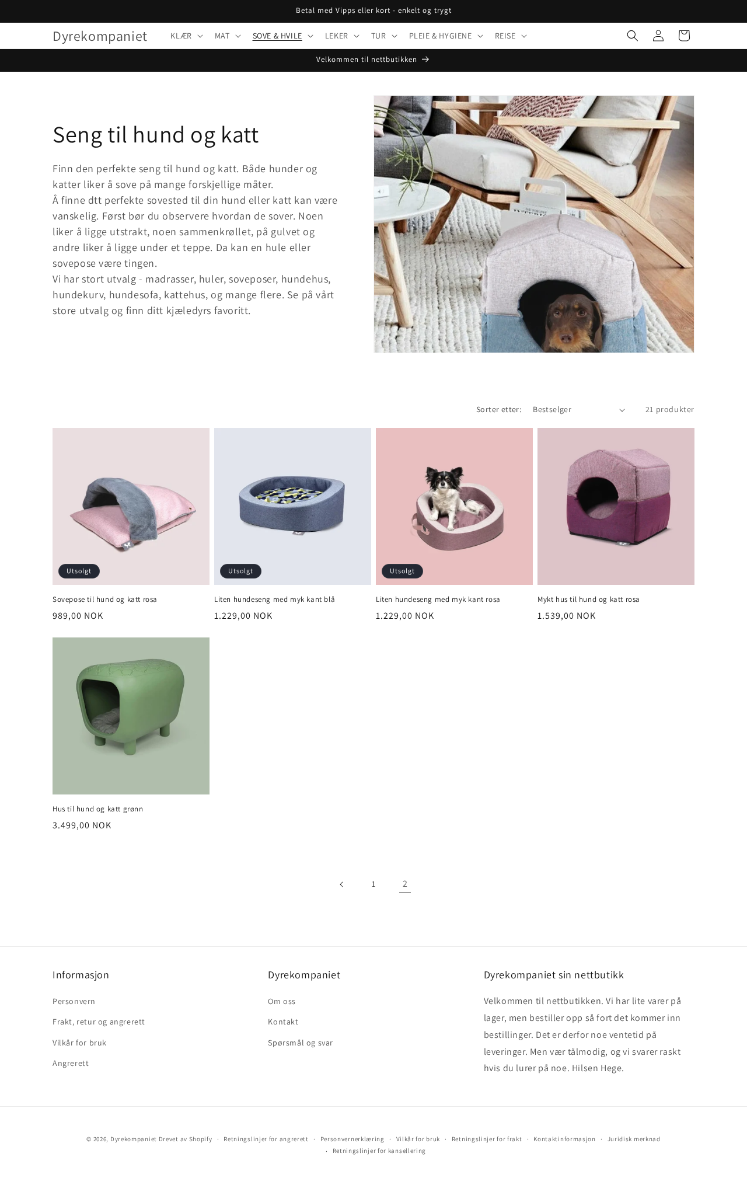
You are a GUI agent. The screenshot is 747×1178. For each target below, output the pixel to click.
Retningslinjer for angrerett (266, 1139)
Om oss (282, 1001)
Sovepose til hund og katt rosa (105, 599)
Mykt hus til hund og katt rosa (588, 599)
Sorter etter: (498, 409)
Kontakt (283, 1021)
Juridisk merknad (634, 1139)
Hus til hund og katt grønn (98, 809)
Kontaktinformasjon (564, 1139)
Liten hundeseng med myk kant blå (274, 599)
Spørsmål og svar (300, 1042)
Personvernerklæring (352, 1139)
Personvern (74, 1001)
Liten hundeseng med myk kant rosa (438, 599)
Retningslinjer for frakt (487, 1139)
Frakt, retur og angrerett (99, 1021)
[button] (185, 35)
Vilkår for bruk (80, 1042)
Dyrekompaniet (134, 1139)
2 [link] (405, 883)
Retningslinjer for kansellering (380, 1150)
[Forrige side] (342, 884)
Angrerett (71, 1063)
